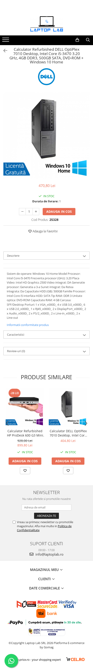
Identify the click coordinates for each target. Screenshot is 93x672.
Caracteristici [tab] (15, 335)
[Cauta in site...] (88, 39)
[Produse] (6, 41)
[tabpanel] (46, 135)
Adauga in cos (59, 211)
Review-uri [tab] (16, 351)
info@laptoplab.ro (49, 554)
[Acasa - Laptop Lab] (46, 24)
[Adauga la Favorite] (25, 470)
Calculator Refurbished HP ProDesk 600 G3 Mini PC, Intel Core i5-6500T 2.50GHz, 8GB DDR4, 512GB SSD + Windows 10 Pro (25, 433)
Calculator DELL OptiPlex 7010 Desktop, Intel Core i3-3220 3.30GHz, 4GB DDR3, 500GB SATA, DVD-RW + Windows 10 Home (68, 433)
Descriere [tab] (13, 256)
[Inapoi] (3, 51)
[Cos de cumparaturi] (77, 39)
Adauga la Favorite (45, 231)
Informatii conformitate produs (28, 325)
